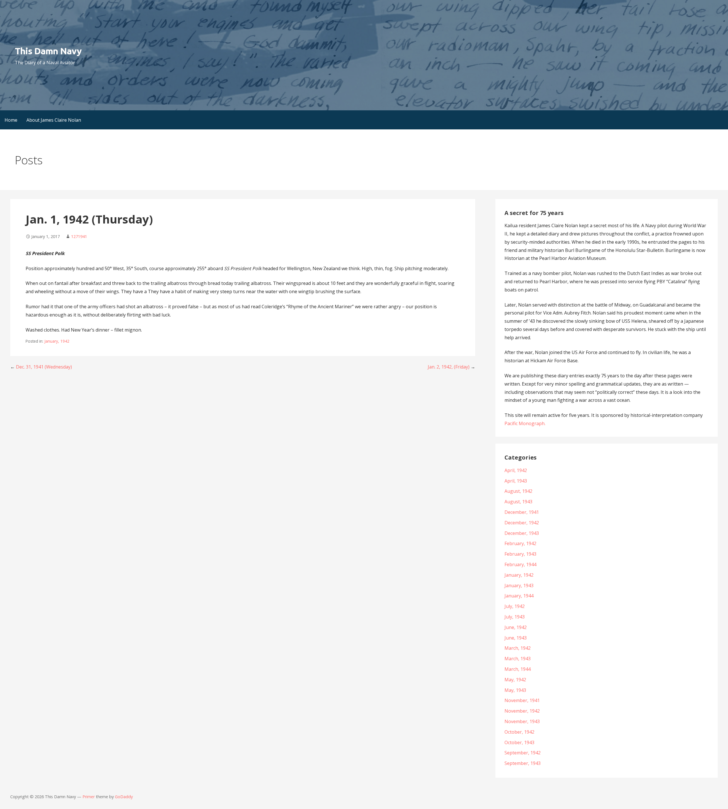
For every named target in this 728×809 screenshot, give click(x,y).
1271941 (79, 236)
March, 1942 (517, 648)
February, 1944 (520, 564)
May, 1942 (515, 679)
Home (11, 120)
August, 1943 (518, 501)
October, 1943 (519, 742)
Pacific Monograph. (524, 423)
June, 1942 (515, 627)
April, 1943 (515, 481)
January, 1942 (56, 341)
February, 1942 (520, 543)
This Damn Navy (48, 51)
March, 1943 (517, 658)
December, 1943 (521, 533)
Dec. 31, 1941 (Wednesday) (44, 367)
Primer (88, 796)
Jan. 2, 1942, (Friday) (449, 367)
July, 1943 (514, 617)
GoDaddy (124, 796)
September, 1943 (522, 763)
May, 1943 (515, 690)
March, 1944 (517, 669)
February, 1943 (520, 554)
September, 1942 (522, 753)
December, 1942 (521, 523)
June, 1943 (515, 638)
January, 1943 (518, 585)
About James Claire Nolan (53, 120)
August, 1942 (518, 491)
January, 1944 (518, 596)
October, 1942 (519, 732)
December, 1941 (521, 512)
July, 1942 (514, 606)
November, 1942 (522, 711)
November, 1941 (522, 700)
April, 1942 (515, 470)
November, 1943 (522, 721)
